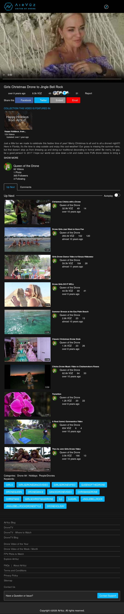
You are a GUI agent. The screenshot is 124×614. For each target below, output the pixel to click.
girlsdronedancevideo (33, 485)
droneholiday (55, 506)
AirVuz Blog (10, 522)
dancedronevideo (60, 492)
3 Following (19, 179)
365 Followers (21, 175)
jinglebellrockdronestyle (23, 506)
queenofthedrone (93, 485)
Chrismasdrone (88, 492)
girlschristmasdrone (39, 499)
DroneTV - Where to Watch (17, 532)
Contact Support (107, 596)
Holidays (33, 475)
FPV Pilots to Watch (14, 554)
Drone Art (22, 475)
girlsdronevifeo (64, 485)
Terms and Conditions (15, 570)
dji (60, 499)
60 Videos (19, 169)
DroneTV (8, 527)
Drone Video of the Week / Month (21, 549)
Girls (9, 485)
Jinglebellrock (93, 499)
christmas (12, 499)
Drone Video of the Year (16, 544)
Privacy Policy (11, 575)
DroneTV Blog (11, 537)
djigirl (72, 499)
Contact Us (9, 587)
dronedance (35, 492)
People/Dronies (47, 475)
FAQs (7, 565)
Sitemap (8, 580)
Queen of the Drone (26, 166)
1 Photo (17, 172)
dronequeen (14, 492)
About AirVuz (19, 565)
